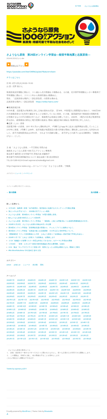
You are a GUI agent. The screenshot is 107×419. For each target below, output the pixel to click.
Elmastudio (48, 411)
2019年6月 (54, 306)
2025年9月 (10, 283)
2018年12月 (11, 309)
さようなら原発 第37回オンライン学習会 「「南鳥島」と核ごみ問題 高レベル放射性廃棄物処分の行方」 (48, 221)
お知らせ (17, 265)
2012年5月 (53, 335)
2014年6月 (54, 326)
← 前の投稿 (11, 192)
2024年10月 (21, 287)
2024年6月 (64, 287)
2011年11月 (33, 339)
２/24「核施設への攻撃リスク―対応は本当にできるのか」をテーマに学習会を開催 (40, 241)
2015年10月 (76, 319)
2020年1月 (10, 306)
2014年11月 (85, 322)
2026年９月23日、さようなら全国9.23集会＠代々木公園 (29, 224)
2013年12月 (32, 329)
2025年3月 (74, 283)
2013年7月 (87, 329)
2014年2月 (10, 329)
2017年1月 (42, 316)
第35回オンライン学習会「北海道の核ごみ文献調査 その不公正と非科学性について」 (41, 231)
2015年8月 (10, 322)
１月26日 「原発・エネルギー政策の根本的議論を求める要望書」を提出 (36, 244)
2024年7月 (54, 287)
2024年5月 (75, 287)
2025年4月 (63, 283)
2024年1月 (32, 290)
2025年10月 (86, 280)
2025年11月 (75, 280)
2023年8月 (87, 290)
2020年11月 (21, 303)
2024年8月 (43, 287)
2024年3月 (10, 290)
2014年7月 (43, 326)
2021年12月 (11, 300)
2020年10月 (33, 303)
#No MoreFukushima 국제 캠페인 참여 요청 (24, 250)
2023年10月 (65, 290)
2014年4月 (75, 326)
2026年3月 (32, 280)
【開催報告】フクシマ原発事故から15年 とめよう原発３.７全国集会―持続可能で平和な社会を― (46, 234)
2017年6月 (75, 313)
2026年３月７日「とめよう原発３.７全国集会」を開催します (31, 237)
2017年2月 (32, 316)
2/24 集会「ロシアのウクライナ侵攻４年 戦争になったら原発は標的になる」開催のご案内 (44, 247)
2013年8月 (77, 329)
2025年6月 (42, 283)
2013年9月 (66, 329)
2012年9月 (10, 335)
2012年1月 (10, 339)
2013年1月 (53, 332)
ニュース (18, 173)
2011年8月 (66, 339)
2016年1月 (42, 319)
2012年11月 (75, 332)
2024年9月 (33, 287)
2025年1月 (10, 287)
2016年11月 (64, 316)
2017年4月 (10, 316)
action (78, 6)
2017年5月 (85, 313)
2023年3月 (21, 293)
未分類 (35, 265)
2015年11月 (64, 319)
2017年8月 (54, 313)
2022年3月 (63, 296)
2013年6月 (10, 332)
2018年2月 (10, 313)
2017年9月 (43, 313)
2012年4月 (63, 335)
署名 (42, 265)
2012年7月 (32, 335)
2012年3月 (74, 335)
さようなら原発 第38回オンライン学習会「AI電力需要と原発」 (33, 215)
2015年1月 (74, 322)
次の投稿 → (95, 192)
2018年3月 (85, 309)
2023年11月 (54, 290)
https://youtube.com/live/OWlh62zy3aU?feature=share (31, 72)
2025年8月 (21, 283)
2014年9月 (22, 326)
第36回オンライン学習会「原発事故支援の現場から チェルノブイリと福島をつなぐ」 (41, 228)
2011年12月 (21, 339)
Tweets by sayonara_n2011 (17, 369)
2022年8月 (10, 296)
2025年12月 (63, 280)
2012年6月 (42, 335)
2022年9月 (87, 293)
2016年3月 (32, 319)
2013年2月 (42, 332)
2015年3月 (53, 322)
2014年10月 (11, 326)
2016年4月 (21, 319)
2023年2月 (32, 293)
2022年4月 (53, 296)
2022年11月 (64, 293)
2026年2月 (42, 280)
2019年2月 (85, 306)
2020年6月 (65, 303)
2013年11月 (43, 329)
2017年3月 (21, 316)
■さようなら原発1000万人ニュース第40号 (24, 218)
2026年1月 (53, 280)
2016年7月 (10, 319)
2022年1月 (84, 296)
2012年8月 (21, 335)
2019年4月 (64, 306)
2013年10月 (55, 329)
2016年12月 (53, 316)
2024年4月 (85, 287)
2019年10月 (21, 306)
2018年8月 (33, 309)
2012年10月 (86, 332)
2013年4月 (21, 332)
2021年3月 (10, 303)
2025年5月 (53, 283)
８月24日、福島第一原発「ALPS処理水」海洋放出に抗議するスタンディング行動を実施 (41, 208)
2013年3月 (32, 332)
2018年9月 (22, 309)
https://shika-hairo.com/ (47, 102)
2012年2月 (84, 335)
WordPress (26, 411)
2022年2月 (74, 296)
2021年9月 (45, 300)
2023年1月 (42, 293)
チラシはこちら (13, 77)
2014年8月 (33, 326)
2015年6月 (21, 322)
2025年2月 (84, 283)
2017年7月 (64, 313)
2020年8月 (55, 303)
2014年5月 (64, 326)
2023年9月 (77, 290)
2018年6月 (54, 309)
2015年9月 (87, 319)
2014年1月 (21, 329)
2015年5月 (32, 322)
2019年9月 (33, 306)
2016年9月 (87, 316)
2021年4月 (87, 300)
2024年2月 (21, 290)
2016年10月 (76, 316)
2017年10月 (32, 313)
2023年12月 (42, 290)
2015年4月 (42, 322)
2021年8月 (56, 300)
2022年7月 (21, 296)
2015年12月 (53, 319)
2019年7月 (43, 306)
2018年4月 (75, 309)
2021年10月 (33, 300)
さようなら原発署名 (92, 6)
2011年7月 (77, 339)
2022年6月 (32, 296)
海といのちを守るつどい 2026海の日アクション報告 (28, 211)
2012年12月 (63, 332)
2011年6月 (87, 339)
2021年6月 (66, 300)
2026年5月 (21, 280)
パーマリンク (27, 173)
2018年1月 (21, 313)
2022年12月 (53, 293)
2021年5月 (77, 300)
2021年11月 (22, 300)
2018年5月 (64, 309)
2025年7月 (32, 283)
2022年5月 (42, 296)
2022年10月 (76, 293)
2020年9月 (44, 303)
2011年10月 (44, 339)
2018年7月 (43, 309)
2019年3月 (75, 306)
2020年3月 (76, 303)
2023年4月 (10, 293)
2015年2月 (63, 322)
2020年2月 (86, 303)
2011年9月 (56, 339)
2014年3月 (85, 326)
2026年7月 (10, 280)
